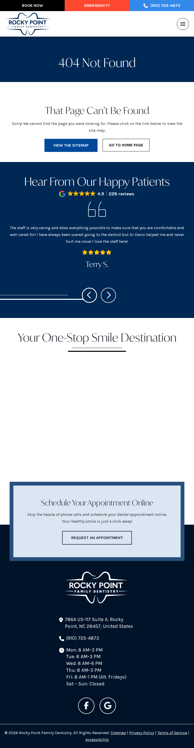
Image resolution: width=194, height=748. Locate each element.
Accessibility (97, 739)
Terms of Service (172, 732)
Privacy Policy (141, 732)
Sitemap (118, 732)
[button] (183, 24)
